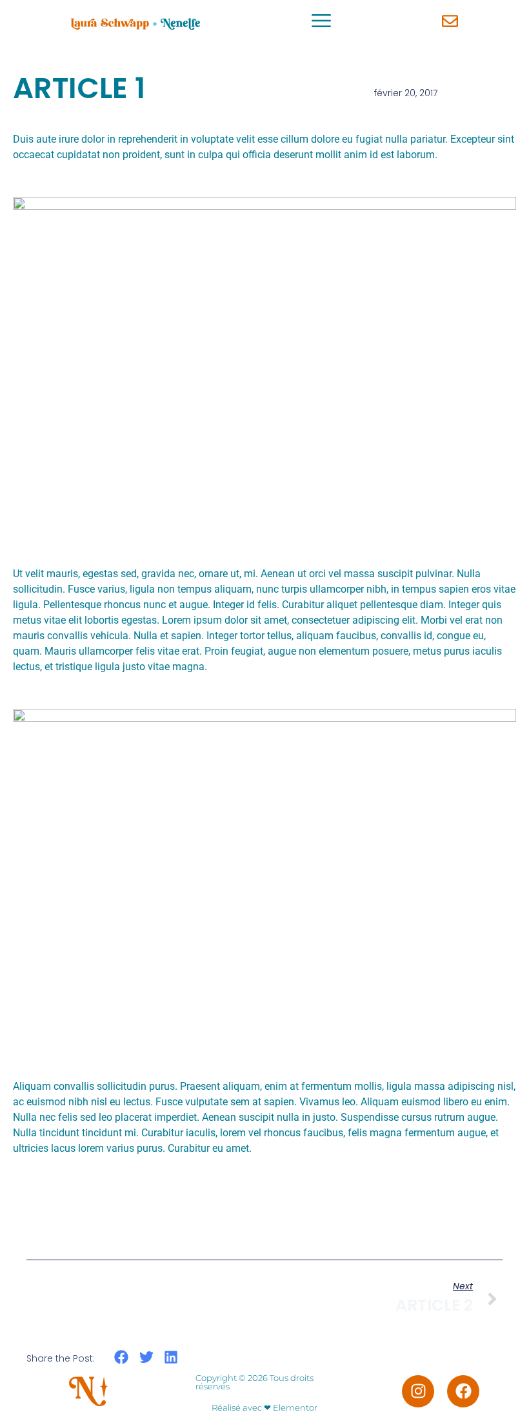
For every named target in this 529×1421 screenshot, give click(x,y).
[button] (121, 1357)
